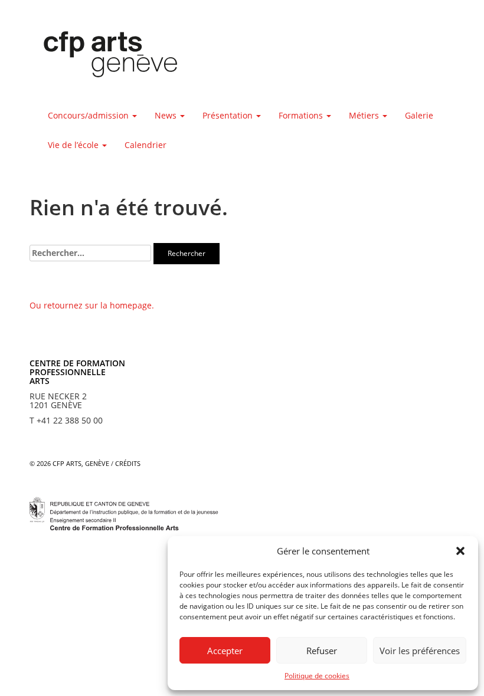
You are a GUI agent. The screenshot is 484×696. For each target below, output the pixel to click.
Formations (302, 115)
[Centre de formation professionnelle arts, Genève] (124, 512)
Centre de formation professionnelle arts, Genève (103, 56)
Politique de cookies (316, 676)
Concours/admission (89, 115)
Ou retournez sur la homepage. (92, 305)
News (167, 115)
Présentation (228, 115)
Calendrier (145, 144)
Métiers (365, 115)
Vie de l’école (74, 144)
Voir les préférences (420, 650)
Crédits (127, 463)
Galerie (419, 115)
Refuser (321, 650)
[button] (460, 551)
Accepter (225, 650)
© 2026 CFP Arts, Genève (69, 463)
